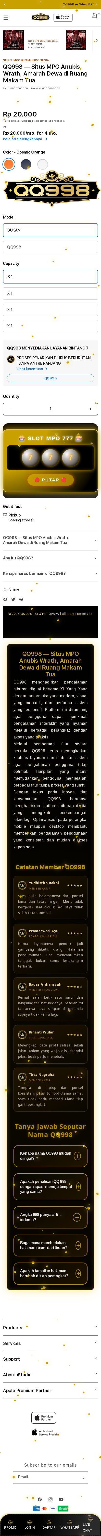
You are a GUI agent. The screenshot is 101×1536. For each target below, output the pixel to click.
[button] (6, 18)
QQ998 (14, 247)
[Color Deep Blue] (26, 164)
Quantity (11, 396)
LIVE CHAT (87, 1527)
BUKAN (13, 230)
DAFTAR (49, 1527)
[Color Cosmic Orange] (9, 164)
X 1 (10, 276)
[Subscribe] (82, 1477)
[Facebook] (6, 600)
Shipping (27, 120)
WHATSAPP (70, 1527)
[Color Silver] (42, 164)
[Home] (40, 17)
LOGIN (30, 1527)
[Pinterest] (22, 600)
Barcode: (36, 88)
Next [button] (96, 4)
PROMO (10, 1527)
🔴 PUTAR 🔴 (50, 480)
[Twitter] (14, 600)
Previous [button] (4, 4)
